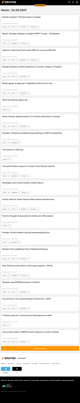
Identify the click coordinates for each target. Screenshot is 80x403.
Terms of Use (19, 380)
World (13, 26)
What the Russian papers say (15, 100)
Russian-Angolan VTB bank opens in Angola (21, 17)
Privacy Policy (44, 380)
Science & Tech (44, 363)
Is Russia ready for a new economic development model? (27, 315)
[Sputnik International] (9, 4)
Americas (11, 363)
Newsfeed (23, 26)
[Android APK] (7, 386)
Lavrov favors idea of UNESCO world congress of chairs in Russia (30, 332)
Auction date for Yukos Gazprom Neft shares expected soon (28, 199)
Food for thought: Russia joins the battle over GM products (27, 216)
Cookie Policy (35, 380)
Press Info (11, 380)
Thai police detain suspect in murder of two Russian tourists (28, 166)
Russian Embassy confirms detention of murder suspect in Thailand (32, 67)
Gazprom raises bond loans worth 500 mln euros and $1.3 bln (29, 50)
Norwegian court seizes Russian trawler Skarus (22, 183)
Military (34, 363)
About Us (4, 380)
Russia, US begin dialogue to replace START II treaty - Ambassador (31, 33)
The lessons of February (12, 149)
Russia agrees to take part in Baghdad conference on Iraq (27, 83)
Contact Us (27, 380)
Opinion (5, 109)
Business (33, 26)
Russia (5, 26)
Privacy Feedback (55, 380)
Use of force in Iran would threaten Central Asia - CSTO (26, 299)
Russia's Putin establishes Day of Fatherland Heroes (25, 249)
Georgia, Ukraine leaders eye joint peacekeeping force (26, 232)
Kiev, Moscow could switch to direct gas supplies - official (27, 265)
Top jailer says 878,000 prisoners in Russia (21, 282)
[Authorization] (69, 2)
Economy (26, 363)
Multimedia (55, 363)
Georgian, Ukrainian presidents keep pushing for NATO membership (32, 133)
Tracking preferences (67, 380)
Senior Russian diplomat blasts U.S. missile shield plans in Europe (31, 116)
